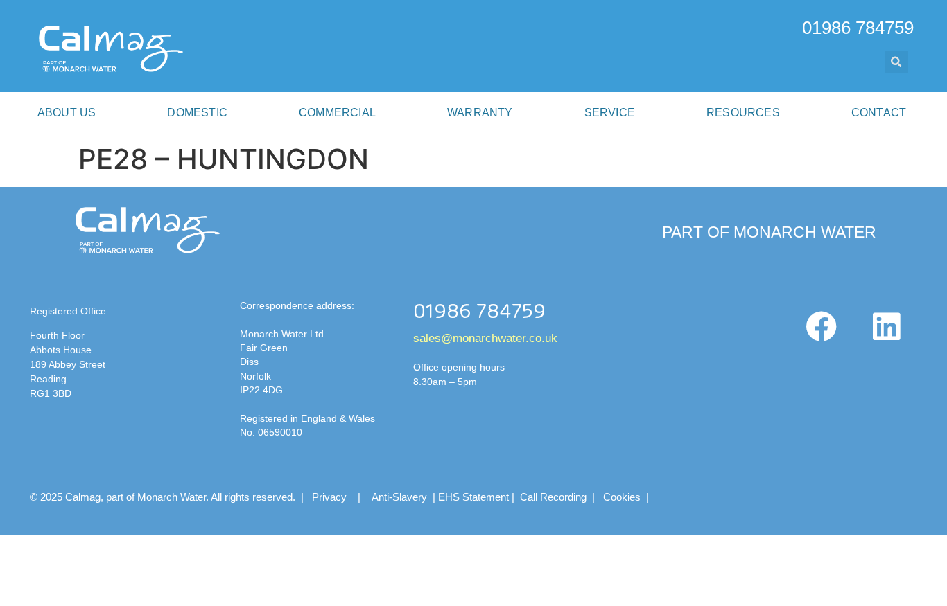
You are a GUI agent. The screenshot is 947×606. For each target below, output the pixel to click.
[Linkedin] (886, 327)
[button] (896, 62)
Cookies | (627, 497)
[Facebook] (821, 327)
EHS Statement (473, 497)
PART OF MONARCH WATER (769, 232)
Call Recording (553, 497)
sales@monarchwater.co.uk (485, 338)
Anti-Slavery (399, 497)
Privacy (329, 497)
